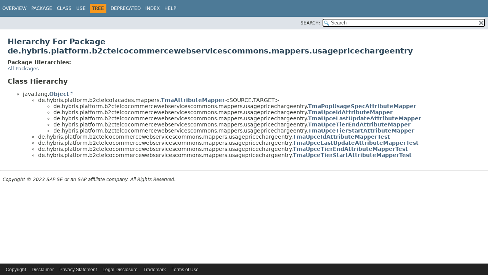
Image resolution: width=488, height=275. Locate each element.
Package (41, 8)
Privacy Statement (78, 269)
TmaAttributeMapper (193, 100)
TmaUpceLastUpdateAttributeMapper (364, 118)
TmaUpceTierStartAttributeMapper (361, 131)
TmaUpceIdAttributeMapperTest (341, 137)
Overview (14, 8)
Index (152, 8)
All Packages (23, 68)
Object (59, 94)
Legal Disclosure (120, 269)
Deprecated (126, 8)
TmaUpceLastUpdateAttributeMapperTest (356, 143)
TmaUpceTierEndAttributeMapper (359, 124)
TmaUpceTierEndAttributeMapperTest (350, 149)
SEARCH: (310, 23)
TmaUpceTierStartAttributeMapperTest (352, 155)
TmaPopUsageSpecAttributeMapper (362, 106)
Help (170, 8)
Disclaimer (43, 269)
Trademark (154, 269)
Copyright (16, 269)
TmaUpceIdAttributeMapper (350, 112)
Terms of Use (185, 269)
